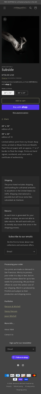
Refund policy (18, 386)
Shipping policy (22, 390)
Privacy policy (30, 386)
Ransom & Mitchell (12, 306)
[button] (4, 7)
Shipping (4, 78)
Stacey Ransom (11, 311)
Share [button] (6, 119)
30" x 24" (22, 93)
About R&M (9, 329)
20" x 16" (8, 93)
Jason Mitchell (10, 316)
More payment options (20, 113)
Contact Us (9, 335)
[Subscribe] (33, 251)
